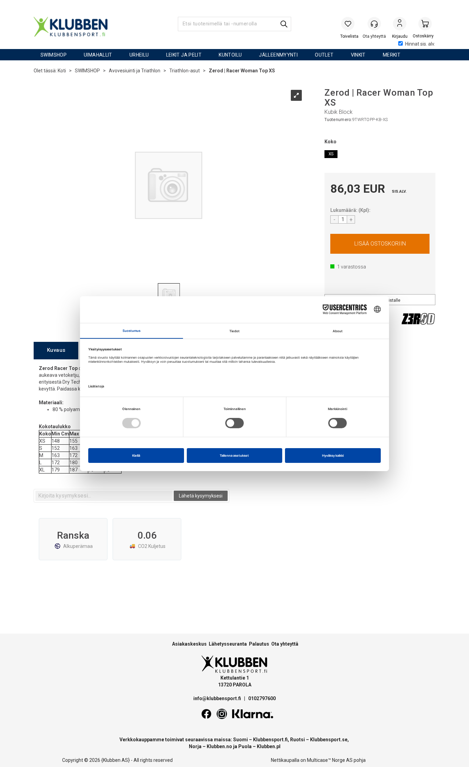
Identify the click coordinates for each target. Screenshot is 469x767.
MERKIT (391, 55)
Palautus (259, 644)
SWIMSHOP (54, 55)
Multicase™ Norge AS (330, 760)
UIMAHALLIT (98, 55)
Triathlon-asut (184, 70)
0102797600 (262, 698)
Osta (380, 244)
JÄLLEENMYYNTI (278, 55)
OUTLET (324, 55)
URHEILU (139, 55)
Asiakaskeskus (189, 644)
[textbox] (104, 496)
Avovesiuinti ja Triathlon (134, 70)
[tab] (56, 350)
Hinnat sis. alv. (420, 44)
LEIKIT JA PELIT (184, 55)
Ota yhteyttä (284, 644)
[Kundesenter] (374, 23)
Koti (62, 70)
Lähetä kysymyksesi (200, 496)
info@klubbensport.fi (217, 698)
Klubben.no (219, 746)
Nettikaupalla (285, 760)
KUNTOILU (230, 55)
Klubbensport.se (328, 739)
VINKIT (358, 55)
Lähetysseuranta (228, 644)
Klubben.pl (269, 746)
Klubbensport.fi (270, 739)
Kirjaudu (399, 24)
